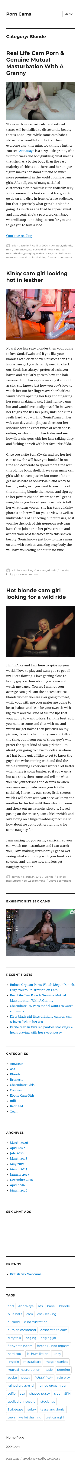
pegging (29, 253)
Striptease (65, 253)
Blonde (67, 245)
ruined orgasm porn (53, 1385)
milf (8, 249)
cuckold (38, 249)
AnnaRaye (26, 151)
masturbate (13, 880)
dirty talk (49, 249)
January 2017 (19, 1174)
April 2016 (17, 1185)
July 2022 (17, 1153)
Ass (44, 570)
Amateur (56, 245)
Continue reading (19, 236)
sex (22, 1393)
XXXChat (13, 1447)
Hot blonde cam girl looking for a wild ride (36, 593)
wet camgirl (55, 1417)
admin (15, 570)
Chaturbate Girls (22, 1085)
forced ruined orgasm (53, 1346)
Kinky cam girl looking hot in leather (37, 276)
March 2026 (19, 1143)
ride (24, 880)
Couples (16, 1090)
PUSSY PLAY (43, 253)
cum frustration (35, 1322)
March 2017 (18, 1169)
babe (51, 1306)
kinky (9, 574)
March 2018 (18, 1158)
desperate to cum (53, 1330)
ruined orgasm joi (21, 1385)
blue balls (15, 1314)
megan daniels (57, 1362)
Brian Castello (20, 245)
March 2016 (19, 1190)
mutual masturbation (24, 1369)
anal (11, 1306)
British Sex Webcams (25, 1274)
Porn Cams (18, 14)
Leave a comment (61, 257)
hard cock (15, 1354)
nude (49, 1369)
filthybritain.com (20, 1346)
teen (11, 1417)
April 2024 (17, 1148)
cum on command (22, 1330)
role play (63, 1377)
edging (30, 1338)
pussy (25, 1377)
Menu (68, 13)
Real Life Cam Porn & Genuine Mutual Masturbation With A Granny (35, 63)
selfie (12, 1393)
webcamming (36, 880)
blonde (64, 570)
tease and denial (16, 257)
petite (12, 1377)
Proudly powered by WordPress (41, 1458)
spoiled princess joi (22, 1401)
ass (30, 249)
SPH (54, 253)
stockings (47, 1401)
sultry (32, 1409)
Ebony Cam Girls (22, 1095)
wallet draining (37, 257)
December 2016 (21, 1180)
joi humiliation (37, 1354)
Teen (14, 1111)
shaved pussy (39, 1393)
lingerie (13, 1362)
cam (29, 1314)
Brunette (16, 1079)
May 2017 (17, 1164)
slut (57, 1393)
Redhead (16, 1106)
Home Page (15, 1437)
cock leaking (46, 1314)
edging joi (48, 1338)
